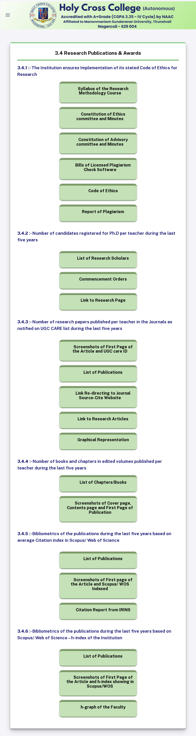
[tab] (100, 91)
